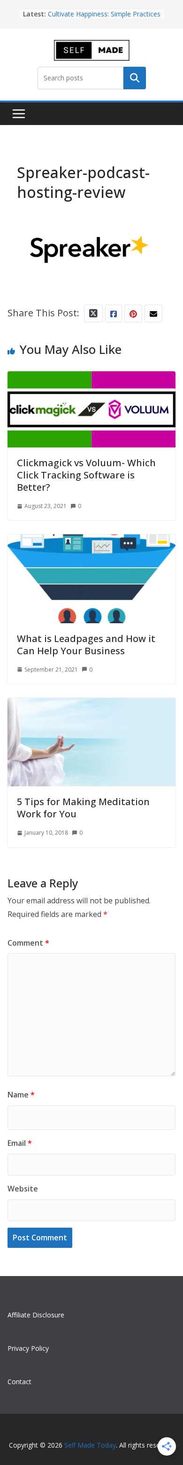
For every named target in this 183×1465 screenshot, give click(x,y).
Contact (19, 1381)
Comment (28, 943)
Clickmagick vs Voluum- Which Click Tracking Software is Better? (86, 475)
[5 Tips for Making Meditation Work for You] (91, 706)
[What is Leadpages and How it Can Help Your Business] (91, 542)
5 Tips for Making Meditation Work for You (83, 807)
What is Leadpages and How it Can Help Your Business (86, 644)
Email (20, 1143)
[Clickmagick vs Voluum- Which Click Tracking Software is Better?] (91, 379)
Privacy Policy (28, 1348)
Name (21, 1094)
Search (134, 78)
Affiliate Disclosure (36, 1314)
